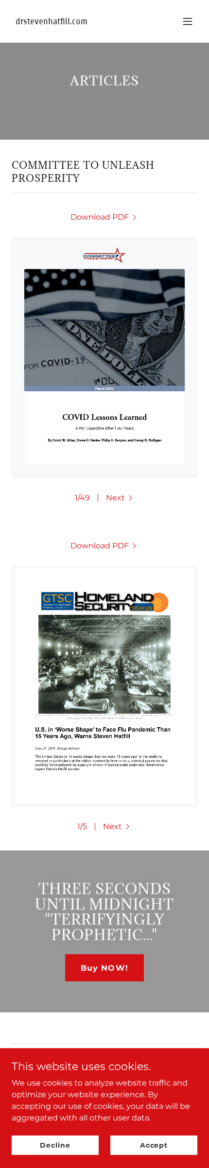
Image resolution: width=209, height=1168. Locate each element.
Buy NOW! (104, 968)
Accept (154, 1144)
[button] (187, 21)
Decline (55, 1144)
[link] (77, 21)
